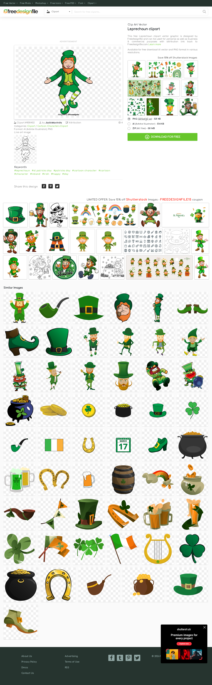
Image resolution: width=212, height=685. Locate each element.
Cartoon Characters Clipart (52, 126)
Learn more (154, 44)
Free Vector (10, 3)
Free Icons (55, 3)
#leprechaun (22, 170)
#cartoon (104, 170)
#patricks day (62, 170)
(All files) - (144, 128)
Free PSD (69, 3)
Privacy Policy (29, 662)
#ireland (35, 174)
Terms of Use (72, 662)
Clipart (91, 3)
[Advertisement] (68, 30)
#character (21, 174)
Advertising (71, 656)
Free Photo (25, 3)
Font (81, 3)
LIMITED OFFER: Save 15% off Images (122, 199)
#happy (55, 174)
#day (65, 174)
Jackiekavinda (53, 123)
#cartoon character (84, 170)
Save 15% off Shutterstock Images (177, 57)
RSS (67, 667)
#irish (45, 174)
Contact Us (27, 673)
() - (147, 119)
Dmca (24, 667)
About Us (26, 656)
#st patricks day (42, 170)
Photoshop (40, 3)
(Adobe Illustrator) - (148, 124)
